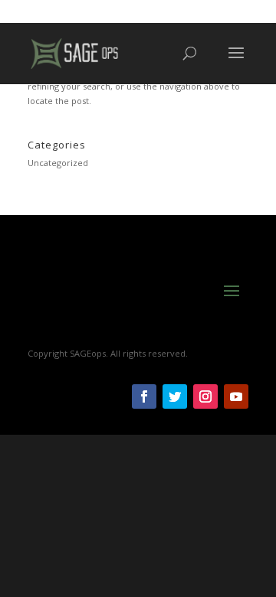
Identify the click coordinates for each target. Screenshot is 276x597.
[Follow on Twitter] (175, 396)
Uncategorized (58, 162)
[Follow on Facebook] (144, 396)
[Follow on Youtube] (236, 396)
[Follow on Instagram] (205, 396)
